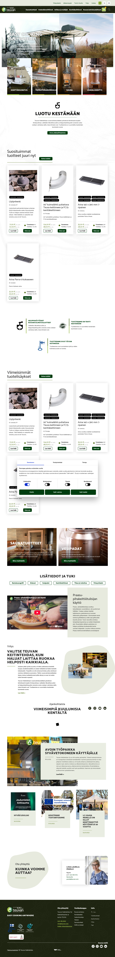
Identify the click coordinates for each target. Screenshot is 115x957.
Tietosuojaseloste (12, 950)
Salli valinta (57, 492)
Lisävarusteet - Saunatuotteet (16, 197)
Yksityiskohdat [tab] (57, 462)
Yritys (87, 3)
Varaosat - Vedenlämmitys (98, 200)
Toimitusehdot (95, 915)
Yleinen (76, 919)
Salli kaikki (83, 492)
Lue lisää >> (21, 693)
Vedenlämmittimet (45, 9)
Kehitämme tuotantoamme (56, 816)
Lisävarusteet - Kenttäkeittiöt (51, 197)
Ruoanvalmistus (79, 912)
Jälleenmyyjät (67, 3)
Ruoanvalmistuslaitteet (92, 9)
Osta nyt (27, 230)
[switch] (47, 484)
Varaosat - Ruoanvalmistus (98, 197)
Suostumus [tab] (30, 462)
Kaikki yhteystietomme (65, 926)
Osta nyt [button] (62, 230)
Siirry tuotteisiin (19, 560)
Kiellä (32, 492)
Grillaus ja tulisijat (61, 9)
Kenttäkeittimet (75, 9)
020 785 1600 (62, 921)
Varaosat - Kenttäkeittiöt (84, 200)
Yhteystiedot (57, 3)
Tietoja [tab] (84, 462)
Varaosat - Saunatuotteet (84, 197)
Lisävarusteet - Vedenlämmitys (51, 200)
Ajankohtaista (95, 918)
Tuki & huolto (78, 3)
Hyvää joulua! (21, 815)
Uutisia (94, 3)
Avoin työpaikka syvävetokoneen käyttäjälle (71, 750)
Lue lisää (13, 230)
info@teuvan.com (63, 923)
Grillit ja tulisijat (78, 925)
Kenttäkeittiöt (78, 914)
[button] (109, 9)
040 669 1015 (74, 874)
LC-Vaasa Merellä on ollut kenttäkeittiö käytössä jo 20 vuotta (90, 821)
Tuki (92, 925)
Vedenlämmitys (79, 917)
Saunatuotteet (31, 9)
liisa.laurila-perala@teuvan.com (72, 878)
